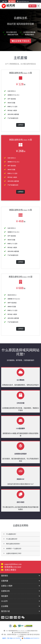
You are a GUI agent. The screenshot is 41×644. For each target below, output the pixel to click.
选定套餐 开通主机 (21, 41)
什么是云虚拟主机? (11, 539)
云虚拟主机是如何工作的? (13, 553)
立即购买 (20, 125)
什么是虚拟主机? (11, 534)
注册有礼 (13, 1)
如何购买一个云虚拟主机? (13, 548)
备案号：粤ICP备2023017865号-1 (11, 638)
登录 (5, 1)
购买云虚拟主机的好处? (13, 543)
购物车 (34, 6)
